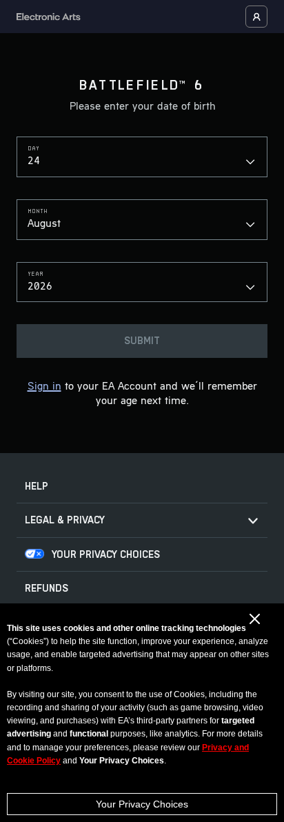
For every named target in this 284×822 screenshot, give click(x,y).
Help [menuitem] (36, 486)
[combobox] (142, 157)
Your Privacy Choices (142, 804)
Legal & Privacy (65, 520)
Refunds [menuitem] (46, 588)
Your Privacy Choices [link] (106, 555)
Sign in (44, 387)
